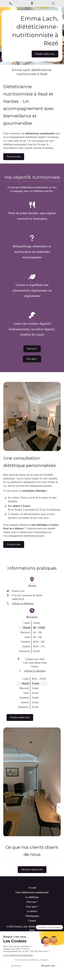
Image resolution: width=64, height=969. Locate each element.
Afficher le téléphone (23, 603)
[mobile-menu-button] (53, 3)
